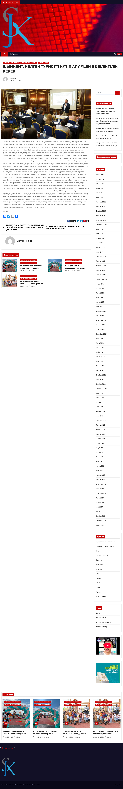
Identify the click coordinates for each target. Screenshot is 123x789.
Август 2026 (100, 175)
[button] (115, 54)
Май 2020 (99, 507)
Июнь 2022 (100, 402)
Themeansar (36, 785)
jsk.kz (17, 78)
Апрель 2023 (100, 357)
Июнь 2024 (100, 293)
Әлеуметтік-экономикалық (28, 62)
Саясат (98, 578)
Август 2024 (100, 284)
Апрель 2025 (100, 247)
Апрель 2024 (100, 302)
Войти (98, 613)
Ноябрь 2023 (100, 325)
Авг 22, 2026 (24, 270)
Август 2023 (100, 338)
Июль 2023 (100, 343)
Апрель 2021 (100, 466)
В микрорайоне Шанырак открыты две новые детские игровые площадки (106, 111)
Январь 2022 (100, 425)
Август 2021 (100, 448)
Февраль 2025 (101, 257)
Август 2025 (100, 229)
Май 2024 (99, 297)
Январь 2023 (100, 370)
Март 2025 (99, 252)
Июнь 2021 (99, 457)
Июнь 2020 (100, 502)
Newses (25, 785)
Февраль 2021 (101, 475)
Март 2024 (99, 307)
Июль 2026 (100, 179)
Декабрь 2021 (100, 430)
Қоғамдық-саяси (43, 62)
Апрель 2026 (100, 193)
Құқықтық (99, 560)
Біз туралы (14, 54)
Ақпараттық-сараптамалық (11, 62)
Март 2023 (99, 361)
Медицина (99, 569)
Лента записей (101, 618)
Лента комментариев (103, 622)
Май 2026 (99, 188)
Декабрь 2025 (101, 211)
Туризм (98, 592)
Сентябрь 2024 (101, 279)
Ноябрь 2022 (100, 379)
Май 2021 (99, 461)
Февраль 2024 (101, 311)
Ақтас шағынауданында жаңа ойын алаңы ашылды (106, 732)
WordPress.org (101, 627)
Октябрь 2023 (101, 329)
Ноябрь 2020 (100, 489)
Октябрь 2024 (101, 275)
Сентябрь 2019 (101, 521)
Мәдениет (99, 565)
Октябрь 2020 (101, 493)
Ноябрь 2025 (100, 215)
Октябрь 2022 (101, 384)
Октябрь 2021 (100, 439)
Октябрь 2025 (101, 220)
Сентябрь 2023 (101, 334)
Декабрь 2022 (101, 375)
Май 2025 (99, 243)
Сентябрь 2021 (101, 443)
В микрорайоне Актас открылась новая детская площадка (31, 283)
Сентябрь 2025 (101, 225)
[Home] (4, 54)
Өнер (97, 574)
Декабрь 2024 (101, 266)
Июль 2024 (100, 288)
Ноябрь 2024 (100, 270)
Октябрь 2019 (100, 516)
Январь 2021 (100, 480)
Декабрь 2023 (101, 320)
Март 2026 (99, 197)
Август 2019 (100, 525)
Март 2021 (99, 471)
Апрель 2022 (100, 411)
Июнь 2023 (100, 348)
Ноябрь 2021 (100, 434)
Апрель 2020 (100, 511)
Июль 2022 (100, 398)
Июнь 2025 (100, 238)
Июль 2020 (100, 498)
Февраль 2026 (101, 202)
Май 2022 (99, 407)
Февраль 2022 (101, 420)
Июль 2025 (100, 234)
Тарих (98, 587)
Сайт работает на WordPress (10, 785)
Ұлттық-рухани (101, 596)
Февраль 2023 (101, 366)
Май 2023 (99, 352)
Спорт (98, 583)
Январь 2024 (100, 316)
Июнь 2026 (100, 184)
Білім (97, 551)
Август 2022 (100, 393)
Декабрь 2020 (101, 484)
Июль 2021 (99, 452)
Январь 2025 (100, 261)
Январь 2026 (100, 206)
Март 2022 (99, 416)
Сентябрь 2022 (101, 388)
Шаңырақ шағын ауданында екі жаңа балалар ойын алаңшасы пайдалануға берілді (107, 121)
